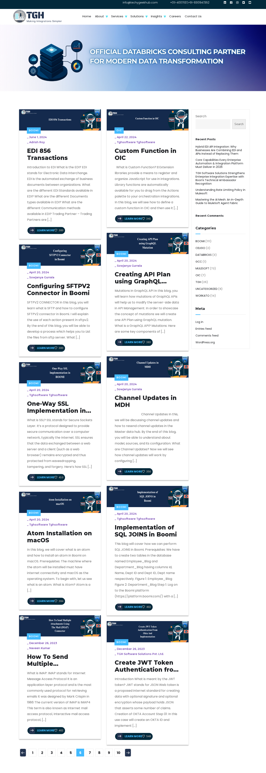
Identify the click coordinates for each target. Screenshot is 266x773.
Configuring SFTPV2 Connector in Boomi (58, 290)
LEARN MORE (45, 230)
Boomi (34, 130)
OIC (119, 130)
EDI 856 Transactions (47, 154)
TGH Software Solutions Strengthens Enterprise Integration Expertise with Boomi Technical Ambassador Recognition (220, 178)
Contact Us (193, 16)
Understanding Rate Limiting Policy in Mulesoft (220, 191)
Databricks (204, 255)
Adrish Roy (37, 142)
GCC (199, 261)
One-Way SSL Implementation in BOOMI (56, 407)
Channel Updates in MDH (146, 401)
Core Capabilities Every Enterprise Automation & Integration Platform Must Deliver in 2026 (219, 163)
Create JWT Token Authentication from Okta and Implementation (147, 666)
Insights (156, 16)
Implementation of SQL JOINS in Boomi (146, 531)
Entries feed (204, 328)
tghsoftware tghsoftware (136, 142)
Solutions (137, 16)
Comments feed (207, 335)
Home (86, 16)
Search (201, 116)
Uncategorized (207, 289)
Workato (203, 295)
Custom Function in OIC (145, 154)
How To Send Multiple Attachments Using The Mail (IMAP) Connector (58, 660)
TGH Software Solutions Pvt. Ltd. (140, 654)
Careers (175, 16)
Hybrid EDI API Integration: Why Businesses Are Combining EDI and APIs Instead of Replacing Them (219, 150)
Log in (199, 322)
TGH (198, 282)
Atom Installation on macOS (59, 537)
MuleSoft (202, 268)
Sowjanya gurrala (129, 265)
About (99, 16)
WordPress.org (205, 342)
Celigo (200, 248)
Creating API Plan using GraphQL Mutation (143, 278)
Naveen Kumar (39, 648)
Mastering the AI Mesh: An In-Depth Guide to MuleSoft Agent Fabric (219, 201)
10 (118, 752)
